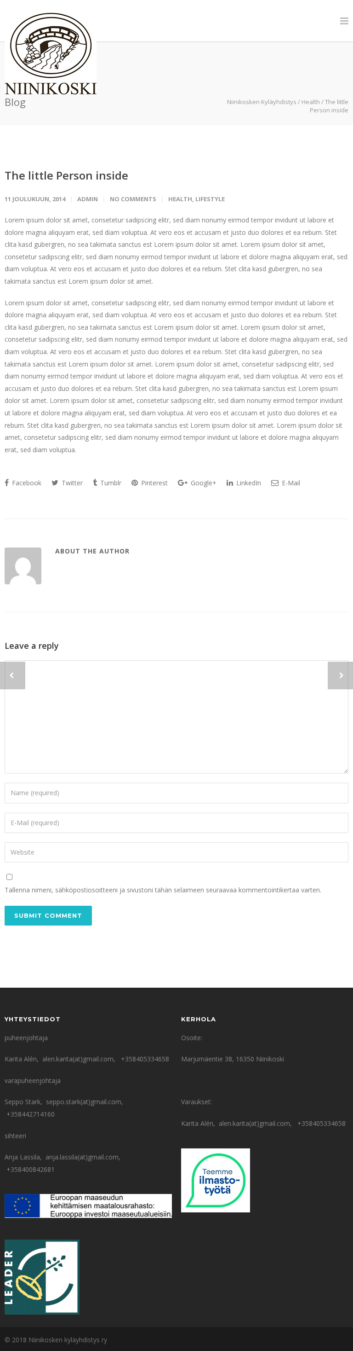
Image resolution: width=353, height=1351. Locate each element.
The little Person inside (66, 175)
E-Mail (290, 482)
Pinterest (153, 482)
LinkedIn (247, 482)
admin (87, 199)
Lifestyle (210, 199)
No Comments (133, 199)
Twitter (71, 482)
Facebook (25, 482)
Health (311, 102)
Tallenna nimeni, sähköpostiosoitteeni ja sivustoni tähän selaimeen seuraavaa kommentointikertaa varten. (163, 889)
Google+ (202, 482)
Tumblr (109, 482)
